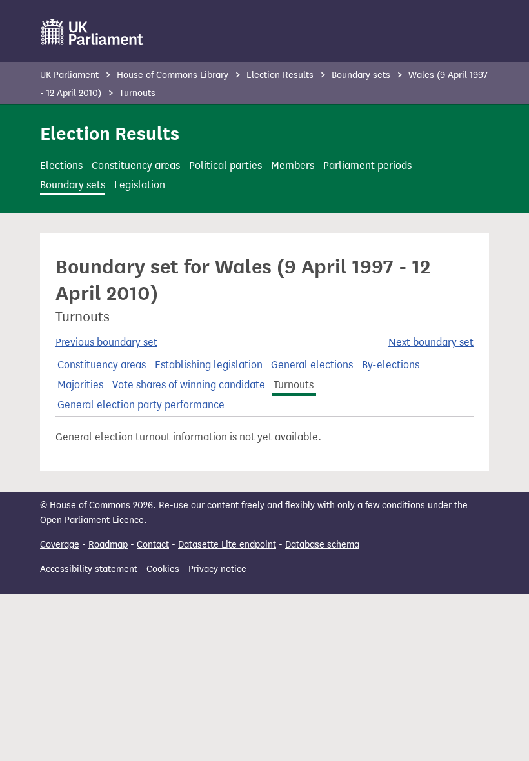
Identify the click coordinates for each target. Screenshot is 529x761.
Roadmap (108, 544)
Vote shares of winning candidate (188, 385)
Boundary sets (362, 75)
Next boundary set (431, 342)
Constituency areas (136, 165)
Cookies (162, 569)
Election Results (280, 75)
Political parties (225, 165)
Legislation (139, 185)
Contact (153, 544)
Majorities (80, 385)
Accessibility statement (88, 569)
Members (292, 165)
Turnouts (294, 385)
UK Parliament (69, 75)
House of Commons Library (172, 75)
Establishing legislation (209, 365)
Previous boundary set (106, 342)
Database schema (322, 544)
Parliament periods (367, 165)
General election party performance (141, 405)
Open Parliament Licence (92, 520)
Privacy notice (217, 569)
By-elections (390, 365)
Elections (61, 165)
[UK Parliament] (92, 32)
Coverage (59, 544)
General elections (312, 365)
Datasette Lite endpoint (227, 544)
